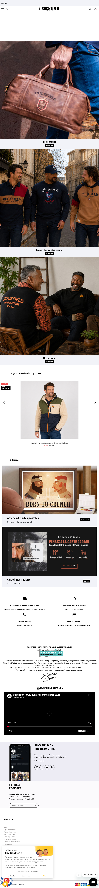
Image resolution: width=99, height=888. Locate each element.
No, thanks (11, 876)
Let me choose (27, 876)
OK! (44, 876)
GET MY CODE (48, 100)
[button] (5, 884)
